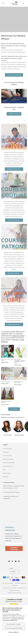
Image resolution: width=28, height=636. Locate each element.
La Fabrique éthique (9, 583)
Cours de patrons (7, 455)
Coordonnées (14, 585)
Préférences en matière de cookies (15, 592)
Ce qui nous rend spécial (14, 75)
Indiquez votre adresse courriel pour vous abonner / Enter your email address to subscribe (13, 537)
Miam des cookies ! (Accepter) (14, 624)
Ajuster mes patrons (5, 381)
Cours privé (6, 452)
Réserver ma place (14, 113)
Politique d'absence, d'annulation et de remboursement (14, 588)
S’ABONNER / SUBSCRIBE (14, 548)
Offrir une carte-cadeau (9, 462)
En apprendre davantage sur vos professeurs (12, 417)
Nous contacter (7, 473)
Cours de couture (7, 448)
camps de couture (18, 336)
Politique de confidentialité (20, 583)
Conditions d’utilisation (15, 590)
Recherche (5, 477)
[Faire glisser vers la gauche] (10, 439)
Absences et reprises (8, 459)
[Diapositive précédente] (10, 120)
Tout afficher (14, 409)
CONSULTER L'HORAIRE (13, 220)
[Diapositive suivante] (17, 120)
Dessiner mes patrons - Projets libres (19, 382)
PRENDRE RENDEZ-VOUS (13, 169)
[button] (3, 3)
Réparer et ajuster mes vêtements (6, 402)
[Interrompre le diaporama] (25, 120)
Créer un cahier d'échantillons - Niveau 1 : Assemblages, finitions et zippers (19, 361)
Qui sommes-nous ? (8, 466)
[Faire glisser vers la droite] (17, 439)
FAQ (4, 470)
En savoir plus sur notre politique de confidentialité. (13, 619)
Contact (5, 444)
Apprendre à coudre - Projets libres (7, 360)
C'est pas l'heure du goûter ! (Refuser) (14, 628)
